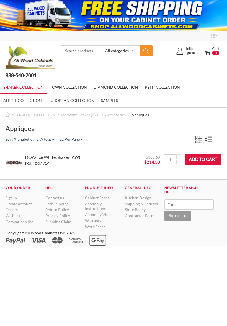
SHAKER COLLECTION (35, 114)
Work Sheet (95, 226)
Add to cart (203, 159)
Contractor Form (139, 215)
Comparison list (19, 221)
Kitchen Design (138, 197)
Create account (19, 203)
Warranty (93, 220)
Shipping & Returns (141, 203)
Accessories (115, 114)
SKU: (28, 163)
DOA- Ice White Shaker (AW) (52, 157)
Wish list (13, 215)
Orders (12, 209)
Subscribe (178, 215)
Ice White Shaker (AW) (80, 114)
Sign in (11, 197)
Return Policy (57, 209)
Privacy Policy (57, 215)
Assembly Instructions (95, 206)
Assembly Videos (99, 214)
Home (8, 115)
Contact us (54, 197)
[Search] (146, 50)
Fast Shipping (56, 203)
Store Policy (135, 209)
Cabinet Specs (97, 197)
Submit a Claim (58, 221)
